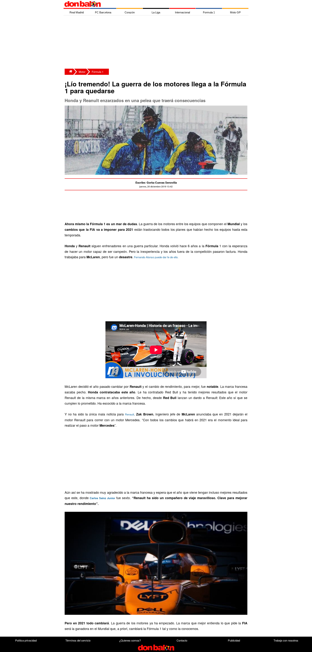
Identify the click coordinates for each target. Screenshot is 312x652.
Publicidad (234, 640)
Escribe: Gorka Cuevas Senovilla (156, 183)
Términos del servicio (77, 640)
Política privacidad (26, 640)
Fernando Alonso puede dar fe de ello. (155, 257)
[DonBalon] (69, 72)
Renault (129, 414)
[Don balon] (152, 4)
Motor (82, 72)
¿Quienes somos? (130, 640)
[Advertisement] (156, 42)
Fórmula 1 (97, 72)
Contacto (182, 640)
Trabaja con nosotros (286, 640)
